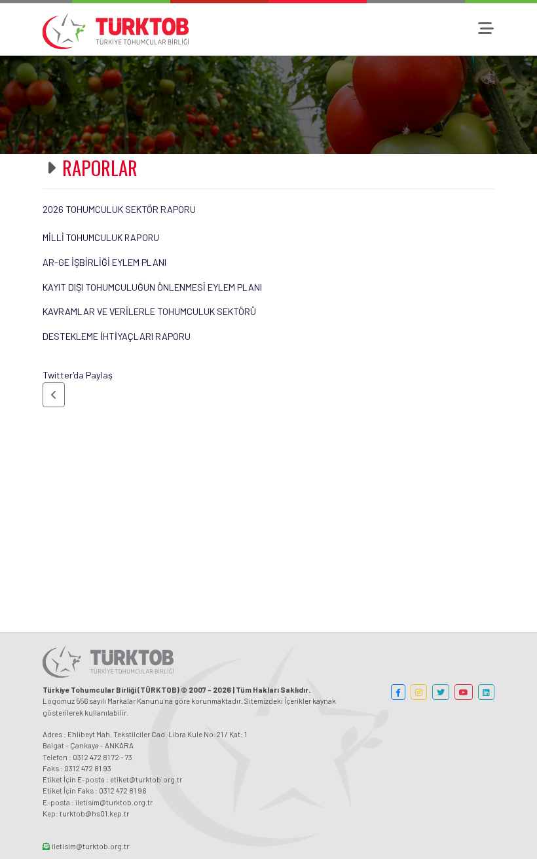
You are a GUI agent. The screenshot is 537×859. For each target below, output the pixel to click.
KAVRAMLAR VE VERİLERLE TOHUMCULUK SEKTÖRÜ (149, 311)
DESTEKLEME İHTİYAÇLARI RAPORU (117, 336)
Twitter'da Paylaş (78, 374)
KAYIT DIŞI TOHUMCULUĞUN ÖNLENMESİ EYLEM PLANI (152, 287)
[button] (54, 394)
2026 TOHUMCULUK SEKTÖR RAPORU (119, 209)
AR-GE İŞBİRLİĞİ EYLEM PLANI (104, 262)
